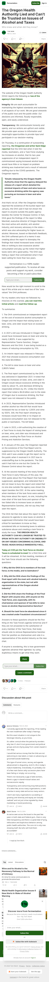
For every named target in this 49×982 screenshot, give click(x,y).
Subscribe (35, 3)
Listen (44, 33)
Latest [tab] (10, 862)
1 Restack (27, 681)
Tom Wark (10, 31)
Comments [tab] (7, 705)
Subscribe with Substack (26, 941)
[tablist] (12, 705)
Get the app (35, 971)
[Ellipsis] (46, 726)
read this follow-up (28, 304)
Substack (13, 977)
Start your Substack (18, 971)
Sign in (44, 3)
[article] (24, 876)
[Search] (45, 862)
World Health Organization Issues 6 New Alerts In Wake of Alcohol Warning (19, 893)
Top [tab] (4, 862)
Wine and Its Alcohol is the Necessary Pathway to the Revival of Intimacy (18, 871)
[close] (42, 901)
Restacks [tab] (17, 705)
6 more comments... (9, 851)
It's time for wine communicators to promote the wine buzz (16, 878)
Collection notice (38, 966)
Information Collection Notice (29, 949)
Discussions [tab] (19, 862)
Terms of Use (35, 947)
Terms (28, 966)
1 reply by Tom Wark (16, 841)
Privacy (22, 966)
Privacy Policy (24, 951)
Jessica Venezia (12, 726)
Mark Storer (11, 811)
